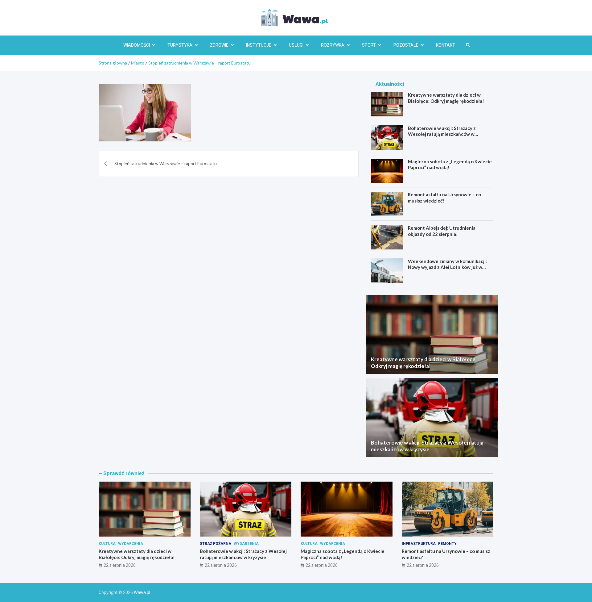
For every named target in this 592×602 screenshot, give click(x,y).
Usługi (296, 45)
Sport (369, 45)
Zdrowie (219, 45)
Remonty (447, 543)
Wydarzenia (130, 543)
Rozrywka (332, 45)
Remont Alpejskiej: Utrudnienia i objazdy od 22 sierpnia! (443, 231)
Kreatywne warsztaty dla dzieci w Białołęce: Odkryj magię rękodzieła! (446, 98)
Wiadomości (136, 45)
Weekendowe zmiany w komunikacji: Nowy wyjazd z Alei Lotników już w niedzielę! (447, 267)
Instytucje (258, 45)
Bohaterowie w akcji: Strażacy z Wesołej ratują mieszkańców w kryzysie (442, 134)
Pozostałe (405, 45)
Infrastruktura (419, 543)
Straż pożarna (215, 543)
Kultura (107, 543)
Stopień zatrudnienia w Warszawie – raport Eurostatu (165, 163)
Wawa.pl (142, 592)
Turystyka (179, 45)
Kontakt (445, 45)
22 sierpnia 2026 (120, 565)
